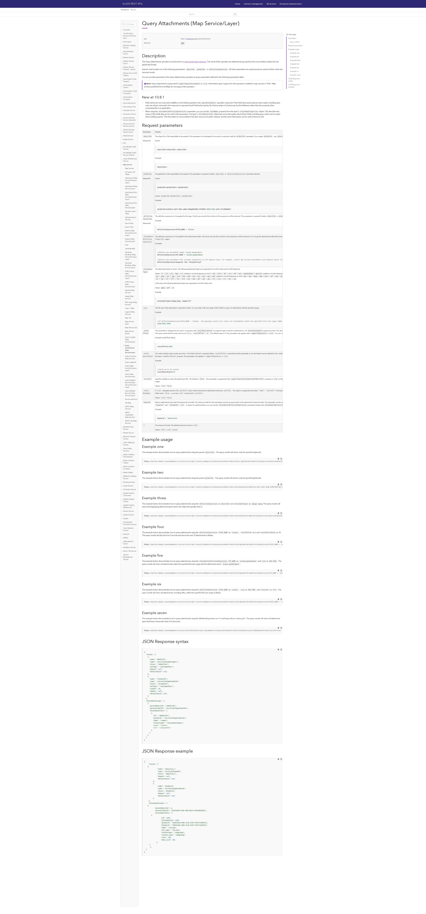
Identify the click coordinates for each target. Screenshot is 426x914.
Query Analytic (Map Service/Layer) (130, 339)
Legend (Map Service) (130, 313)
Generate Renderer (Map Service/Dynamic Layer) (131, 256)
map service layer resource (195, 61)
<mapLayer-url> (191, 39)
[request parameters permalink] (184, 125)
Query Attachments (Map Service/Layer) (130, 349)
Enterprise (125, 9)
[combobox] (129, 24)
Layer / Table (129, 308)
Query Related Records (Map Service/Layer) (130, 393)
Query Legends (130, 362)
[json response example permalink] (194, 751)
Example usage (293, 49)
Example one (294, 53)
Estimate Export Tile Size (130, 218)
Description (292, 38)
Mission (133, 9)
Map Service (129, 168)
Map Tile (128, 318)
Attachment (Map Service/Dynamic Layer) (131, 180)
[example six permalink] (163, 584)
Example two (294, 56)
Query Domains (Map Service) (130, 357)
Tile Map (128, 403)
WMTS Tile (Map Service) (131, 422)
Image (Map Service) (129, 297)
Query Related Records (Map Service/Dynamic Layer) (131, 384)
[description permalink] (167, 56)
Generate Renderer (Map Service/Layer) (130, 265)
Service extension (131, 399)
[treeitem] (129, 30)
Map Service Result (129, 332)
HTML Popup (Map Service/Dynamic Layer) (131, 275)
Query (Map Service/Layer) (130, 375)
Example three (295, 60)
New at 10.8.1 (295, 42)
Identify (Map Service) (129, 291)
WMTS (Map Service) (129, 407)
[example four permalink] (166, 527)
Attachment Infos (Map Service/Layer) (131, 205)
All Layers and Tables (130, 173)
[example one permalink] (165, 447)
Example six (294, 71)
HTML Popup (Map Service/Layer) (130, 284)
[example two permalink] (165, 472)
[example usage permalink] (174, 440)
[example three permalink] (168, 498)
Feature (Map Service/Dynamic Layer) (131, 233)
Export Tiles (129, 227)
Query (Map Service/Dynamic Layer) (131, 368)
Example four (295, 64)
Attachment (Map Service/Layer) (131, 187)
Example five (294, 67)
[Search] (235, 14)
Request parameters (295, 45)
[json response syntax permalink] (190, 642)
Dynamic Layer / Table (130, 212)
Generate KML (130, 248)
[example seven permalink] (168, 613)
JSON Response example (294, 85)
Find (126, 245)
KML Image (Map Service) (131, 303)
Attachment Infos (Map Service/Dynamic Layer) (131, 196)
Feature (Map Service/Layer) (130, 240)
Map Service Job (131, 327)
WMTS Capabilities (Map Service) (130, 415)
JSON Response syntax (294, 79)
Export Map (129, 223)
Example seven (295, 75)
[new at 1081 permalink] (166, 97)
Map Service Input (129, 322)
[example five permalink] (165, 555)
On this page (291, 34)
